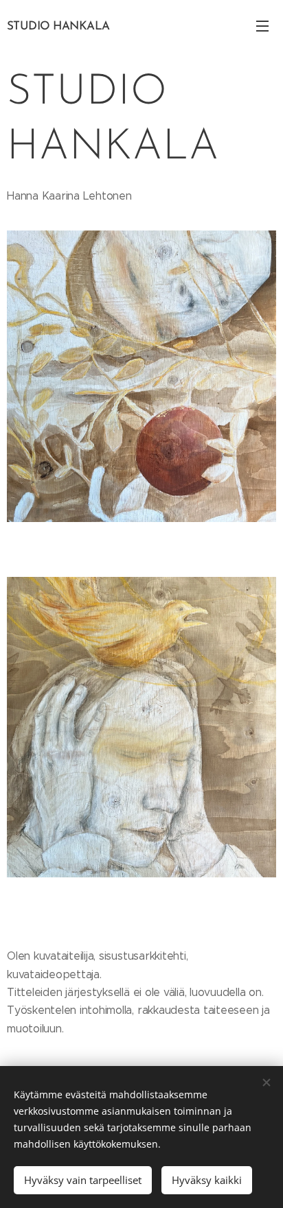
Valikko (262, 25)
